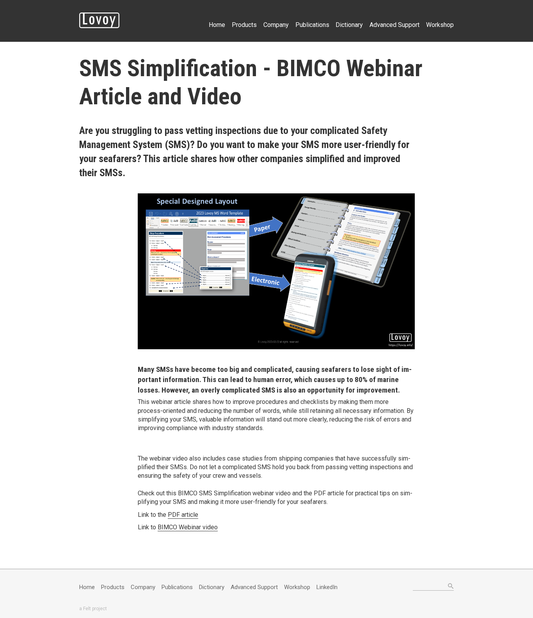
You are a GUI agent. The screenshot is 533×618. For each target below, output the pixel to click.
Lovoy (99, 20)
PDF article (183, 514)
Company (276, 25)
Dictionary (349, 25)
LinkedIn (327, 587)
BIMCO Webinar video (188, 527)
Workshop (440, 25)
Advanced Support (394, 25)
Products (244, 25)
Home (217, 25)
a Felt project (93, 608)
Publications (312, 25)
